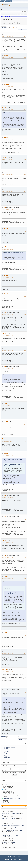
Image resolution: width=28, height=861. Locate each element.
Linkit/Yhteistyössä (8, 753)
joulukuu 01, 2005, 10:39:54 (7, 249)
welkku (6, 189)
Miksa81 (6, 55)
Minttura (6, 84)
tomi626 (6, 422)
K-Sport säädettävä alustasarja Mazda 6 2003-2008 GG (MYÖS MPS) (13, 826)
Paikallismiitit (6, 748)
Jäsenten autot (7, 750)
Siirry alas (3, 27)
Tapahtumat (6, 752)
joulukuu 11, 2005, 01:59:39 (7, 578)
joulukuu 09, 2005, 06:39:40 (7, 368)
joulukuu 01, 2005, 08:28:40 (7, 230)
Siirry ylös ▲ (18, 856)
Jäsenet (6, 784)
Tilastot (3, 780)
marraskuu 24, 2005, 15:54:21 (7, 109)
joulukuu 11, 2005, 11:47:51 (7, 634)
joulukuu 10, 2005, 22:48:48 (7, 557)
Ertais (17, 846)
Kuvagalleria (6, 759)
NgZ (5, 34)
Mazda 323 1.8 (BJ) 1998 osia (8, 818)
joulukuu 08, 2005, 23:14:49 (7, 335)
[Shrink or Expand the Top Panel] (25, 12)
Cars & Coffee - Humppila (8, 830)
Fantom (6, 137)
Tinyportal (9, 856)
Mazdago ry (5, 5)
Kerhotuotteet (7, 757)
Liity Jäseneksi (7, 746)
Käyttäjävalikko (5, 762)
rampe (21, 818)
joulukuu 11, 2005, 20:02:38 (7, 653)
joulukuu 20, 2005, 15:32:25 (7, 691)
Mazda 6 (4, 810)
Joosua (4, 815)
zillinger (6, 576)
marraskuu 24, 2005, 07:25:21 (7, 36)
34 (18, 27)
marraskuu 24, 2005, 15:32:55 (7, 86)
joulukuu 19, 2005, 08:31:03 (7, 671)
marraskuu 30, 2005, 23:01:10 (7, 191)
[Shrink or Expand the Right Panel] (24, 12)
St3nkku (20, 830)
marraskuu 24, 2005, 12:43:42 (7, 57)
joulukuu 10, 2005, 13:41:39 (7, 497)
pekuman (6, 172)
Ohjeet (13, 856)
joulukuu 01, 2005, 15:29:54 (7, 277)
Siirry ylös (3, 736)
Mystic (16, 827)
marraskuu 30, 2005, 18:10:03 (7, 139)
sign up (22, 765)
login (18, 765)
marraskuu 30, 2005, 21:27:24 (7, 159)
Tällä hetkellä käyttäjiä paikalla (12, 798)
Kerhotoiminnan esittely (9, 747)
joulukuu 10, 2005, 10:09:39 (7, 455)
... (17, 27)
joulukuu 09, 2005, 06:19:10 (7, 350)
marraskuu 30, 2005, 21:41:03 (7, 174)
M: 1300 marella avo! (7, 822)
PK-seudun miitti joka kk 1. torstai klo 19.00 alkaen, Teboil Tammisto (13, 834)
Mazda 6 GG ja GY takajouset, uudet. (10, 813)
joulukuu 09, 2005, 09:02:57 (7, 441)
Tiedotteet (6, 755)
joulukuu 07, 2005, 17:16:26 (7, 314)
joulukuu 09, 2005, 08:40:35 (7, 424)
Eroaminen (4, 842)
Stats (5, 789)
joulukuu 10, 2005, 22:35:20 (7, 542)
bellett (18, 822)
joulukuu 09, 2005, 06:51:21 (7, 405)
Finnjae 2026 (5, 839)
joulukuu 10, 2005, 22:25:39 (7, 518)
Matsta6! (13, 810)
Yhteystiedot (6, 751)
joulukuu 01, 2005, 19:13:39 (7, 296)
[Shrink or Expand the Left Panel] (22, 12)
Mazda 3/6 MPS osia (7, 846)
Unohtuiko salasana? (14, 777)
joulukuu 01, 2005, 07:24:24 (7, 209)
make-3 (6, 228)
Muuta (5, 756)
